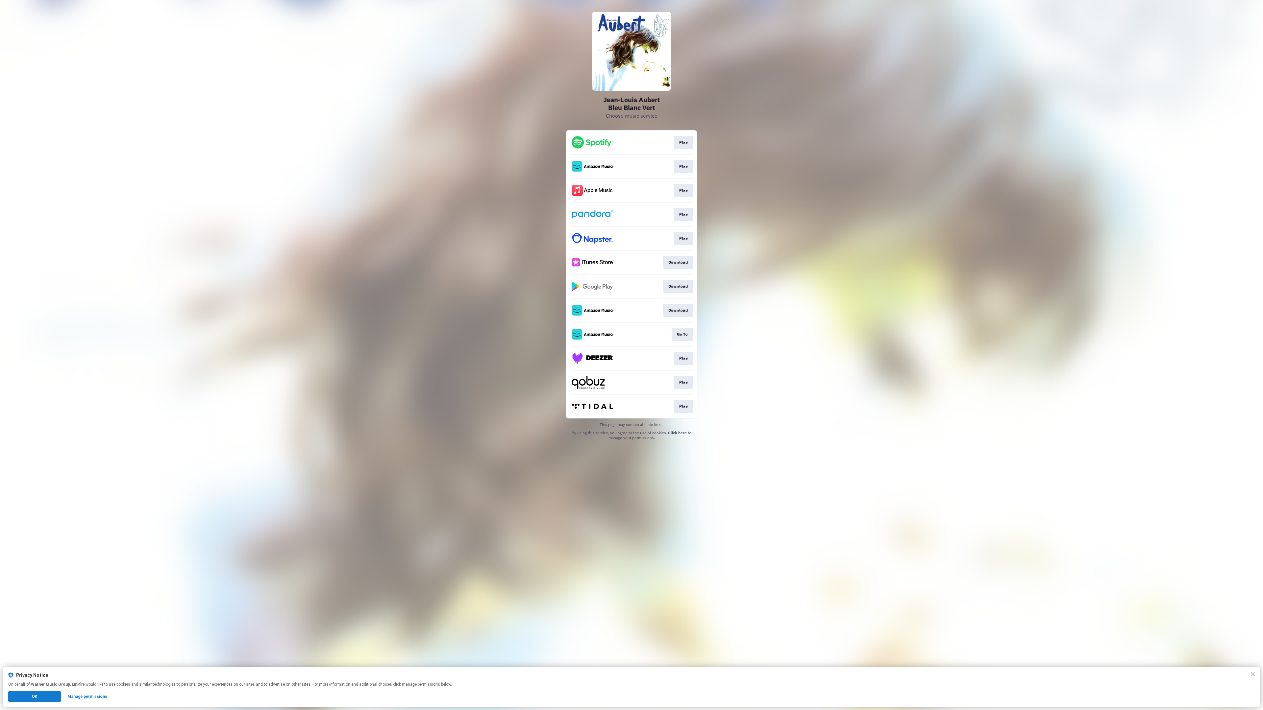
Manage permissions (87, 696)
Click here (677, 432)
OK (34, 696)
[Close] (1253, 674)
